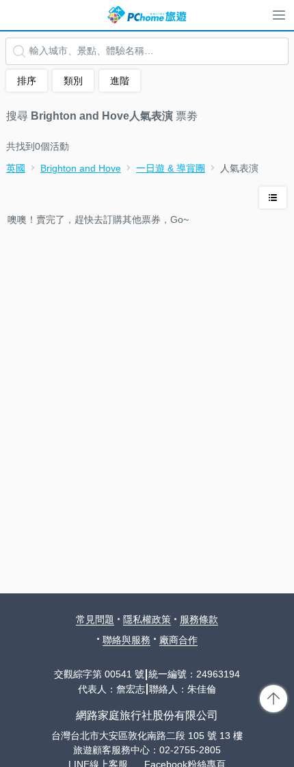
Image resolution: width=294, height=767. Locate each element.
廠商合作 (178, 639)
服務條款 (199, 619)
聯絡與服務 (126, 639)
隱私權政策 (147, 619)
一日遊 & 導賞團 (170, 168)
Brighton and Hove (80, 168)
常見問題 (95, 619)
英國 (15, 168)
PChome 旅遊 (147, 15)
